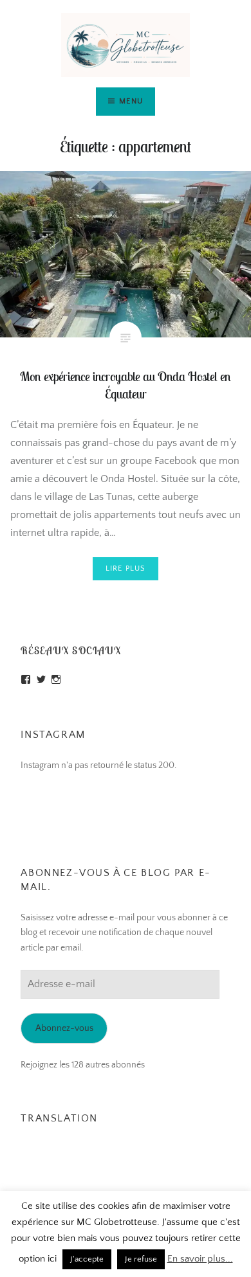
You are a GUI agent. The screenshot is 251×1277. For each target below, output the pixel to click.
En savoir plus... (200, 1258)
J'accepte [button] (87, 1259)
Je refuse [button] (141, 1259)
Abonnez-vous (64, 1028)
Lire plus (126, 568)
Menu (131, 101)
